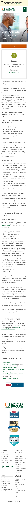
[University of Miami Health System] (8, 9)
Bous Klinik (3, 487)
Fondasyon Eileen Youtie (10, 367)
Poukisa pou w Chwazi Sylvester (20, 480)
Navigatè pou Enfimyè (20, 462)
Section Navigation (13, 46)
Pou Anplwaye (17, 501)
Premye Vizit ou (18, 456)
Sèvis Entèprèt (18, 464)
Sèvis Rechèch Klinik (5, 483)
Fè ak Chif (17, 486)
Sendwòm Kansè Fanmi (9, 364)
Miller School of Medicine (20, 490)
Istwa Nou (17, 482)
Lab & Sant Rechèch (5, 481)
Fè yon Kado (4, 458)
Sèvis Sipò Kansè (18, 454)
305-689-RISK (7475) (14, 72)
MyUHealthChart (5, 462)
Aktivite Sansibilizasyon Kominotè (6, 490)
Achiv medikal (18, 472)
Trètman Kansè (18, 452)
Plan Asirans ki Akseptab (6, 460)
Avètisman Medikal (5, 500)
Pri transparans (18, 470)
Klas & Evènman (18, 460)
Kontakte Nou (18, 494)
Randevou (3, 452)
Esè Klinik (17, 466)
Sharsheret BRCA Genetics (10, 378)
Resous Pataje (4, 485)
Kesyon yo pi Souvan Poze (20, 458)
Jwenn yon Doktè (5, 454)
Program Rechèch (5, 479)
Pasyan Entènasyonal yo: (20, 468)
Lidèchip (17, 488)
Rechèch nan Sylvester (6, 477)
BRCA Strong (6, 362)
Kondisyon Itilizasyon (13, 500)
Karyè (16, 492)
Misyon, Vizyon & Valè (19, 484)
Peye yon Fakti (4, 456)
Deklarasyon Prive (21, 500)
